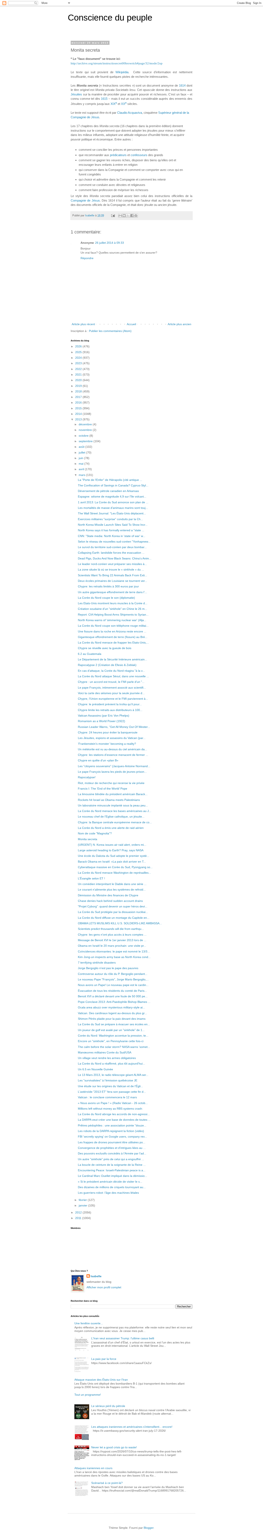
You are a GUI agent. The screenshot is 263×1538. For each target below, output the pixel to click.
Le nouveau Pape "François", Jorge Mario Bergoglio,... (113, 979)
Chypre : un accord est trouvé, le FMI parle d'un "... (111, 681)
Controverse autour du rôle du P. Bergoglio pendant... (112, 973)
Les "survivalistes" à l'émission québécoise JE (107, 1080)
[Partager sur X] (128, 215)
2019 (79, 385)
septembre (86, 441)
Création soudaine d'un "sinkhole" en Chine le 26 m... (112, 608)
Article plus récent (83, 324)
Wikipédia (121, 72)
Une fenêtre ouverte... (88, 1323)
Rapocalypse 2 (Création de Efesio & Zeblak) (107, 665)
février (83, 1200)
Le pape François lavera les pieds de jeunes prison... (112, 771)
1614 (182, 85)
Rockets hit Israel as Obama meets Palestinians (109, 799)
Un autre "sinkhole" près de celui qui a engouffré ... (111, 1159)
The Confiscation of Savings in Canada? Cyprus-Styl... (113, 485)
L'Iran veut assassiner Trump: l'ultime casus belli (122, 1338)
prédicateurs (118, 155)
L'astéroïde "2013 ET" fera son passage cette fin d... (112, 1091)
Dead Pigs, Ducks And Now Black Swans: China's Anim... (114, 558)
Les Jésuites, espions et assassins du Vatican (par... (111, 738)
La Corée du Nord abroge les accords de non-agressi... (114, 1114)
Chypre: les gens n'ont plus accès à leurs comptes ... (112, 934)
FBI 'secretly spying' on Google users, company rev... (112, 1136)
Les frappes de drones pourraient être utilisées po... (111, 1142)
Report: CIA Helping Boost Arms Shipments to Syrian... (113, 614)
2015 (79, 408)
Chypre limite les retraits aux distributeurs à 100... (110, 710)
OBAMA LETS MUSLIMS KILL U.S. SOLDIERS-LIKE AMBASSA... (120, 923)
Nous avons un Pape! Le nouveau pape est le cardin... (113, 985)
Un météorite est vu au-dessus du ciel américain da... (112, 749)
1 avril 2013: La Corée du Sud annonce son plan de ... (113, 502)
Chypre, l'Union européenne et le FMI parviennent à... (113, 698)
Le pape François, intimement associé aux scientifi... (112, 687)
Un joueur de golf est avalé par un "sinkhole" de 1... (111, 1030)
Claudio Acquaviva (129, 112)
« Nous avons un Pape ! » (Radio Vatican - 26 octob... (113, 1103)
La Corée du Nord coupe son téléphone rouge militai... (113, 625)
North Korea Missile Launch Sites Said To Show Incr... (113, 524)
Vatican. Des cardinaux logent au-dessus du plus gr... (112, 1013)
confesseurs (139, 155)
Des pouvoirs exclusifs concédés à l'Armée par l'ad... (112, 1153)
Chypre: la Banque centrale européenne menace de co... (115, 822)
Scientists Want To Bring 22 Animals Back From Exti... (112, 575)
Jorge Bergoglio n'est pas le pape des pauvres (108, 968)
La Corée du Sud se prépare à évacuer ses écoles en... (114, 1024)
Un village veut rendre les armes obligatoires (107, 1058)
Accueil (131, 324)
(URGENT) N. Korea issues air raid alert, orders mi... (112, 844)
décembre (86, 424)
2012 (79, 1212)
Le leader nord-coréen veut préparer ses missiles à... (112, 564)
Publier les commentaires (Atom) (110, 331)
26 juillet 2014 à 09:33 (109, 242)
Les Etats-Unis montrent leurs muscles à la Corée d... (112, 603)
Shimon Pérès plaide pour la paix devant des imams (111, 1018)
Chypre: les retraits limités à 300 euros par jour (108, 586)
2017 (79, 397)
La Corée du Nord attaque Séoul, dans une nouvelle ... (113, 676)
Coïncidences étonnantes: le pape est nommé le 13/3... (114, 951)
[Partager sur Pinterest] (136, 215)
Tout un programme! (87, 1394)
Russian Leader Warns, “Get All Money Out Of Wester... (114, 726)
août (82, 446)
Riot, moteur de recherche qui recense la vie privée (111, 783)
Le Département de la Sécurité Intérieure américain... (112, 659)
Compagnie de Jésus (85, 200)
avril (82, 469)
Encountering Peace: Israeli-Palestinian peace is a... (111, 1170)
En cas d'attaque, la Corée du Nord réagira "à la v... (111, 670)
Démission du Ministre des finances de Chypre (108, 895)
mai (81, 463)
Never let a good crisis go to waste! (114, 1447)
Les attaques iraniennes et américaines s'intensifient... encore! (131, 1426)
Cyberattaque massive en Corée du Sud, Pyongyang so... (115, 867)
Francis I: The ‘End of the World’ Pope (102, 788)
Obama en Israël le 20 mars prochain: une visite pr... (112, 945)
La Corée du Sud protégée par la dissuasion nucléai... (113, 912)
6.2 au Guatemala (89, 653)
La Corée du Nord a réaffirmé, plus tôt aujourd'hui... (111, 1063)
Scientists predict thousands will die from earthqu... (111, 928)
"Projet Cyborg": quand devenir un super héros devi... (112, 906)
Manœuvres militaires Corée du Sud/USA (104, 1052)
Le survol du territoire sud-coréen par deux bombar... (112, 547)
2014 (79, 413)
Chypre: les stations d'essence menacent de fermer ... (113, 754)
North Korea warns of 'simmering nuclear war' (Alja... (112, 620)
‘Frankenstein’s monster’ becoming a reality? (107, 743)
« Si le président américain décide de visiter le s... (110, 1181)
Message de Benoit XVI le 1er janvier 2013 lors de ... (112, 940)
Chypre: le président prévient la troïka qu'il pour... (110, 704)
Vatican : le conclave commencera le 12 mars (107, 1097)
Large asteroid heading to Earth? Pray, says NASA (110, 850)
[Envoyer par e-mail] (120, 215)
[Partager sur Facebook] (132, 215)
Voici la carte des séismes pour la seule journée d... (111, 693)
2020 (79, 380)
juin (81, 458)
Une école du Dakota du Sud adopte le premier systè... (113, 855)
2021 (79, 374)
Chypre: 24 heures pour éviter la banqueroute (107, 732)
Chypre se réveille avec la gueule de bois (104, 648)
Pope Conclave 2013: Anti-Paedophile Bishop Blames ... (114, 1001)
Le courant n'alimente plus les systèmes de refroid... (112, 889)
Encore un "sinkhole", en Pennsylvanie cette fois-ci (110, 1041)
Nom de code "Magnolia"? (95, 833)
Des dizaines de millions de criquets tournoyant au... (112, 1187)
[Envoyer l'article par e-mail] (113, 215)
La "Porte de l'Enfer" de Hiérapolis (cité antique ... (110, 479)
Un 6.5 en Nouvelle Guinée (95, 1069)
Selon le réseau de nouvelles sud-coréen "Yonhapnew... (114, 541)
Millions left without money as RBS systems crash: (110, 1108)
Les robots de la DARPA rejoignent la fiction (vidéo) (111, 1131)
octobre (84, 435)
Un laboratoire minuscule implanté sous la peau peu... (113, 805)
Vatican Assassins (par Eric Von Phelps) (103, 715)
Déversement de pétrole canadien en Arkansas (108, 491)
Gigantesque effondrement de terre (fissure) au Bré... (112, 637)
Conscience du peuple (110, 17)
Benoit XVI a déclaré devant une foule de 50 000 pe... (113, 996)
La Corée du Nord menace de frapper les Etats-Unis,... (113, 642)
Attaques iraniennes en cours (93, 1468)
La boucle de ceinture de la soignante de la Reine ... (112, 1164)
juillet (82, 452)
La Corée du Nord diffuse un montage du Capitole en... (113, 917)
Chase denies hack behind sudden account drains (110, 900)
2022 (79, 369)
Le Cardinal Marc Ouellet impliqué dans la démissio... (112, 1175)
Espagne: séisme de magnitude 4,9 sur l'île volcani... (112, 496)
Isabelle (96, 1276)
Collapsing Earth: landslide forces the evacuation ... (111, 552)
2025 (79, 352)
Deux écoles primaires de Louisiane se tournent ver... (112, 580)
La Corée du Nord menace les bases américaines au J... (114, 811)
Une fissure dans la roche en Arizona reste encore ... (112, 631)
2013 (79, 419)
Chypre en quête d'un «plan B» (98, 760)
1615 (104, 98)
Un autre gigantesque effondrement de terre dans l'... (112, 592)
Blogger (148, 1527)
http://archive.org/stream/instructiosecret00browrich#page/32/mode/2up (117, 63)
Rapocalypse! (87, 777)
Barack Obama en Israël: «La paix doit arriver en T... (112, 861)
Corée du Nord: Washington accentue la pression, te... (113, 1035)
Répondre (87, 258)
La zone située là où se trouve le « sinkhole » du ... (111, 569)
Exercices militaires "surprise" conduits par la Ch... (110, 519)
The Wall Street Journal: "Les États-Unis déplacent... (112, 513)
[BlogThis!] (124, 215)
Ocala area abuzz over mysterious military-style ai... (111, 1007)
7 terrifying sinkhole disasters (97, 962)
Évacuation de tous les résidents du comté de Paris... (112, 990)
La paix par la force (103, 1359)
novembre (86, 429)
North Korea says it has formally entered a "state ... (111, 530)
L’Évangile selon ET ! (91, 878)
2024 (79, 357)
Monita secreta (87, 839)
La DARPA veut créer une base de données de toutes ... (114, 1119)
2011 (78, 1218)
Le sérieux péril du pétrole (108, 1406)
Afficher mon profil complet (104, 1287)
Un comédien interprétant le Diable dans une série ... (112, 884)
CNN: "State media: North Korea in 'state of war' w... (111, 536)
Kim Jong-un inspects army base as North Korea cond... (114, 957)
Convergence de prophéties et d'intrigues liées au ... (112, 1147)
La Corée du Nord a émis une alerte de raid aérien (111, 827)
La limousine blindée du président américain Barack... (113, 794)
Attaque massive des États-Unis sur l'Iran (101, 1379)
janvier (83, 1205)
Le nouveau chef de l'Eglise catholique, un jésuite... (111, 816)
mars (82, 475)
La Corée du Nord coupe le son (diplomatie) (106, 597)
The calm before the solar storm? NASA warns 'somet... (114, 1047)
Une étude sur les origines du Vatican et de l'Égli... (110, 1086)
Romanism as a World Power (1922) (101, 721)
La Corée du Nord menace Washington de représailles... (114, 872)
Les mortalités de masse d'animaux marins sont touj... (113, 507)
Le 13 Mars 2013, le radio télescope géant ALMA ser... (113, 1074)
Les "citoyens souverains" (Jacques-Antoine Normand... (114, 766)
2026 (79, 346)
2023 (79, 363)
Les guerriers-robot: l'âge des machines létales (108, 1192)
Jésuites (76, 94)
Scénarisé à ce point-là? (107, 1483)
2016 (79, 402)
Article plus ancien (179, 324)
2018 (79, 391)
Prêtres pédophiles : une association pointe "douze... (112, 1125)
